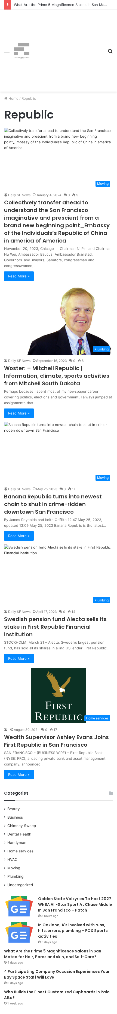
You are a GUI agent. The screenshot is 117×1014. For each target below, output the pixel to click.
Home (13, 98)
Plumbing (15, 876)
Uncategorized (20, 885)
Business (15, 817)
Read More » (19, 276)
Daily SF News (19, 195)
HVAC (12, 859)
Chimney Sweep (21, 826)
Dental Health (19, 834)
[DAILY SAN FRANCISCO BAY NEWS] (22, 51)
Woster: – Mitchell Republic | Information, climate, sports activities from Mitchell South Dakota (56, 375)
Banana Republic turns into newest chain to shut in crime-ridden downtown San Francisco (53, 504)
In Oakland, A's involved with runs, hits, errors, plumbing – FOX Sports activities (73, 930)
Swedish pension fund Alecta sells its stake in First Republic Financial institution (55, 626)
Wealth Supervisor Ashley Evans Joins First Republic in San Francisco (56, 741)
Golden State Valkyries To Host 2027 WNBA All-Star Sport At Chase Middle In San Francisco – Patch (75, 904)
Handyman (16, 842)
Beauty (13, 809)
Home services (20, 851)
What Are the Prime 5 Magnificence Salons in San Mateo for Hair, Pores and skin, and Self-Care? (52, 953)
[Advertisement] (66, 47)
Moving (13, 868)
